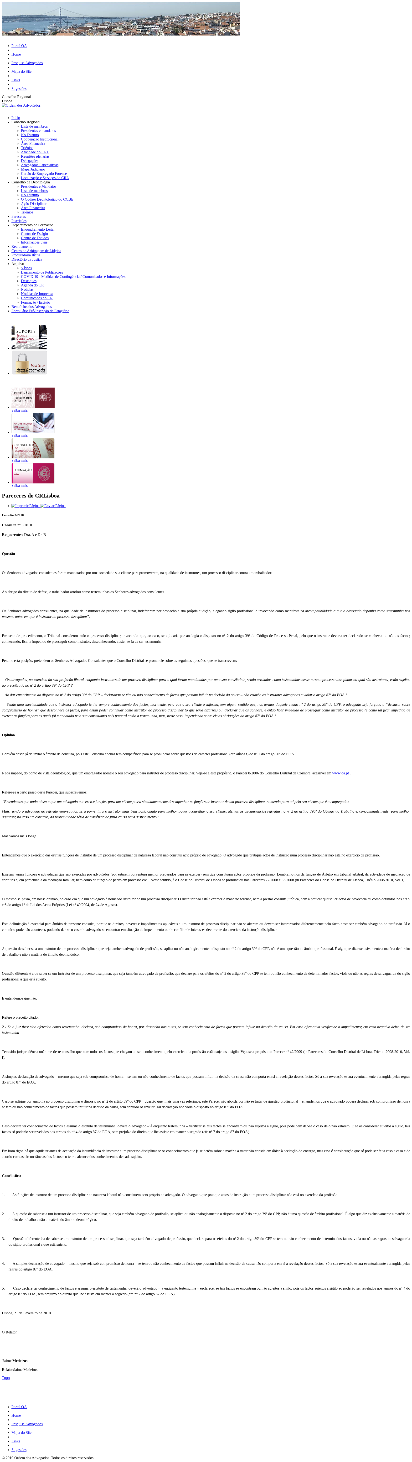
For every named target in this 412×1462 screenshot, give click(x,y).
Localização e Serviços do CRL (45, 178)
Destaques (28, 281)
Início (15, 118)
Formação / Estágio (35, 302)
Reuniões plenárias (35, 156)
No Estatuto (30, 135)
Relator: (8, 1370)
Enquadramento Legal (37, 229)
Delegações (29, 161)
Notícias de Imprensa (37, 294)
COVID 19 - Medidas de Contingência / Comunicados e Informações (73, 277)
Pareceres (18, 216)
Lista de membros (34, 126)
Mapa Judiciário (33, 169)
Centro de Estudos (35, 238)
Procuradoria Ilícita (25, 255)
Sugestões (18, 89)
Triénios (27, 148)
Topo (6, 1378)
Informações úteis (34, 242)
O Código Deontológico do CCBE (47, 199)
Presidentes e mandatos (38, 131)
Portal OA (19, 46)
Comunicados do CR (37, 298)
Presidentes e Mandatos (38, 186)
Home (16, 54)
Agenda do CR (32, 285)
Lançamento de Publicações (42, 272)
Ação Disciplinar (33, 204)
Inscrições (18, 221)
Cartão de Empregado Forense (44, 173)
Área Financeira (33, 143)
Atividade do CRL (35, 152)
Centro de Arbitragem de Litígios (36, 251)
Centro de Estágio (34, 234)
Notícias (27, 289)
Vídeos (26, 268)
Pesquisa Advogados (27, 63)
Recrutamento (21, 246)
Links (15, 80)
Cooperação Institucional (39, 139)
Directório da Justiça (26, 259)
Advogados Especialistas (39, 165)
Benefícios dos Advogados (31, 307)
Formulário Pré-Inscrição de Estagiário (40, 311)
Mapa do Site (21, 71)
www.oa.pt (340, 773)
